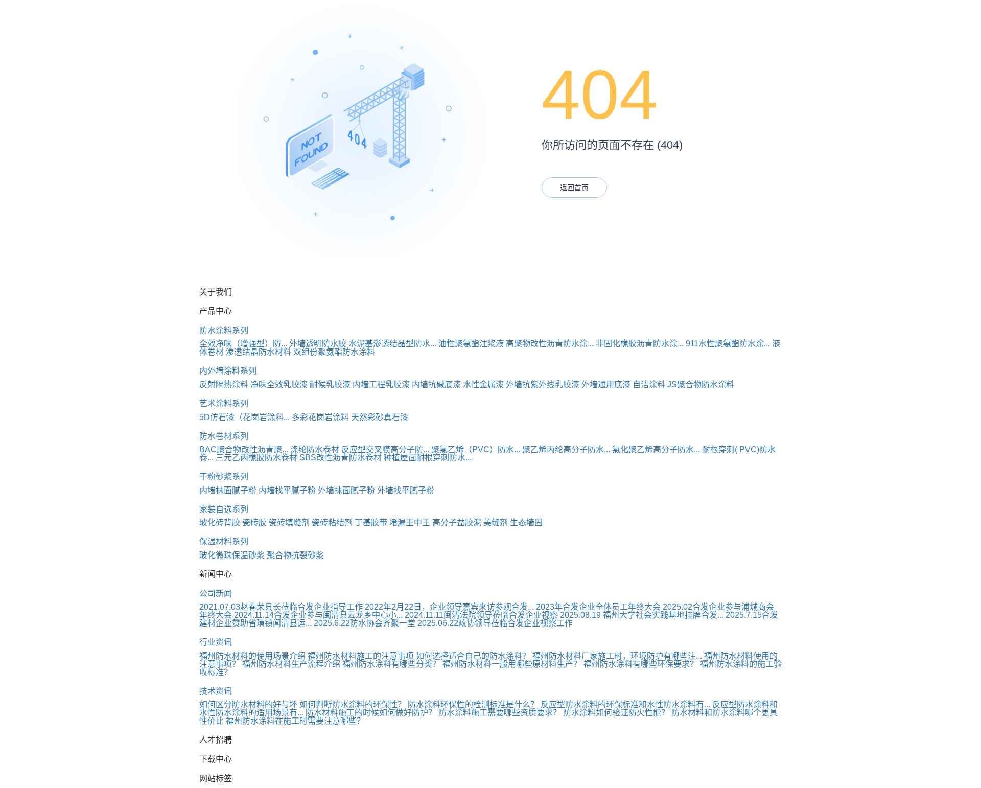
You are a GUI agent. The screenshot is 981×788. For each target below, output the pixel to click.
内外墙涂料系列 (227, 370)
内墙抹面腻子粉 (227, 490)
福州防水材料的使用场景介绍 (252, 656)
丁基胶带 (371, 522)
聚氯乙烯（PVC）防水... (475, 449)
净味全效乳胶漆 (279, 384)
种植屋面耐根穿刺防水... (428, 457)
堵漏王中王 (409, 522)
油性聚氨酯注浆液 (471, 343)
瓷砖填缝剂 (289, 522)
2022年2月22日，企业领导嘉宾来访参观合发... (449, 606)
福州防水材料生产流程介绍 (291, 664)
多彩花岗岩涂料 (320, 417)
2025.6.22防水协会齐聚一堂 (364, 623)
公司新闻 (215, 593)
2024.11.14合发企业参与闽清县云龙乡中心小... (318, 615)
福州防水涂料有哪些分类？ (391, 664)
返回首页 (574, 187)
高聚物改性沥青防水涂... (550, 343)
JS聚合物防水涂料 (700, 384)
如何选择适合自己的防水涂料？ (473, 656)
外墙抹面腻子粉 (346, 490)
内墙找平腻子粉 (287, 490)
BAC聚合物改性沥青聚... (243, 449)
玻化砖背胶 (219, 522)
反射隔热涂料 (223, 384)
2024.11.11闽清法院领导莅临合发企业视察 (481, 615)
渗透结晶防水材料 (258, 351)
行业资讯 (215, 642)
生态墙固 (526, 522)
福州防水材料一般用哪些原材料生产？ (511, 664)
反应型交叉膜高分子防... (385, 449)
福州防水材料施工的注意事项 (361, 656)
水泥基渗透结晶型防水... (392, 343)
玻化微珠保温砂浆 (232, 555)
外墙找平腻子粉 (405, 490)
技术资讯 (215, 691)
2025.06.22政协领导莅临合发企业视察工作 (495, 623)
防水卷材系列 (223, 436)
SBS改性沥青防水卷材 (340, 457)
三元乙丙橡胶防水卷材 (256, 457)
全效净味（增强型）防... (243, 343)
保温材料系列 (223, 541)
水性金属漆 (483, 384)
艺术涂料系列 (223, 403)
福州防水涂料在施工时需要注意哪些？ (295, 720)
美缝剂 (495, 522)
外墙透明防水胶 (317, 343)
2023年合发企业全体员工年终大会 (598, 606)
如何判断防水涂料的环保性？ (352, 704)
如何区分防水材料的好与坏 (248, 704)
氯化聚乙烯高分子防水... (656, 449)
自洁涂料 (649, 384)
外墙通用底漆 (605, 384)
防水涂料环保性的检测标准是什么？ (473, 704)
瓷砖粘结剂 (332, 522)
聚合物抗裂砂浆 (295, 555)
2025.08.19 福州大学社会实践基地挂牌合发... (641, 615)
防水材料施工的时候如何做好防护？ (371, 712)
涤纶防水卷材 (314, 449)
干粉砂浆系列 (223, 476)
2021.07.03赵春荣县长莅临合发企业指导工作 (281, 606)
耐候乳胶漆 (330, 384)
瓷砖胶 (254, 522)
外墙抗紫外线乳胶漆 (542, 384)
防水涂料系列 (223, 330)
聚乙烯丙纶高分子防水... (566, 449)
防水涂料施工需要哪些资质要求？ (499, 712)
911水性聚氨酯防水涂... (728, 343)
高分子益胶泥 (456, 522)
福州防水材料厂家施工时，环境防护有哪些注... (617, 656)
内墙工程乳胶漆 (381, 384)
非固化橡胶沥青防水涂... (640, 343)
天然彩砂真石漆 (379, 417)
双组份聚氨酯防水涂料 (334, 351)
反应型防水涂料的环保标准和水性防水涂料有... (625, 704)
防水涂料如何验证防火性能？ (616, 712)
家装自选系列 (223, 509)
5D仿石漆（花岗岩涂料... (244, 417)
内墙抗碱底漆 (436, 384)
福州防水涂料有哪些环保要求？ (640, 664)
